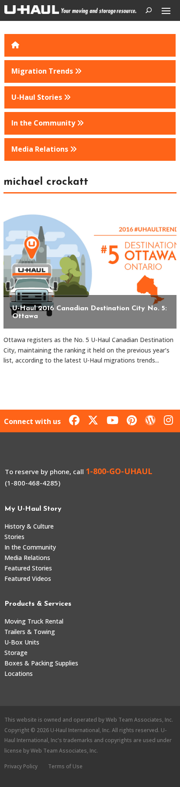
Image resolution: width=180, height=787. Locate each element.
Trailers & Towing (29, 632)
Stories (14, 537)
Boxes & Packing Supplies (41, 663)
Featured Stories (28, 568)
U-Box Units (21, 642)
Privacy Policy (21, 766)
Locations (18, 673)
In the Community (30, 547)
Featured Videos (27, 578)
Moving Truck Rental (33, 621)
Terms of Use (65, 766)
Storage (16, 652)
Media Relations (27, 557)
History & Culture (29, 526)
